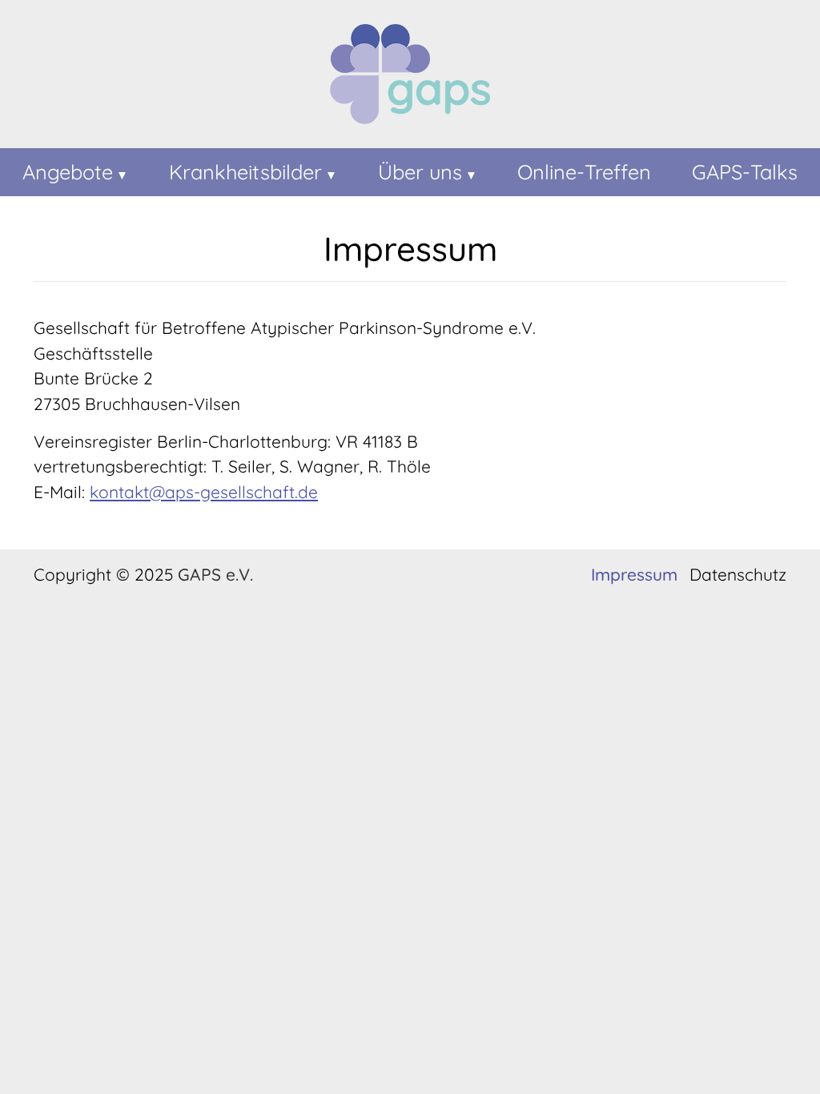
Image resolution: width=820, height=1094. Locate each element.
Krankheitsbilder (245, 171)
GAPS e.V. (215, 574)
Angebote (67, 171)
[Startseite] (410, 77)
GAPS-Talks (745, 171)
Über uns (420, 171)
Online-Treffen (584, 171)
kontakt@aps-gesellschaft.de (204, 491)
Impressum (634, 574)
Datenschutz (737, 574)
